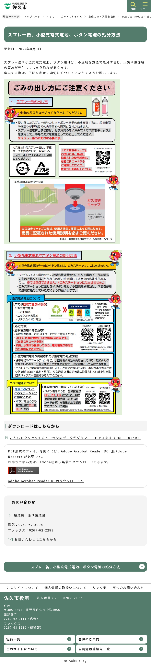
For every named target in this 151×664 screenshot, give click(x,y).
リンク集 (100, 587)
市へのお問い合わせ (128, 587)
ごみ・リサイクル (72, 16)
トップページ (32, 16)
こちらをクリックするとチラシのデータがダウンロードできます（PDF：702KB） (75, 437)
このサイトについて (22, 587)
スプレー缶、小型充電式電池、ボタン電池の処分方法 (75, 566)
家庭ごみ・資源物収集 (102, 16)
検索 (133, 9)
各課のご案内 (89, 639)
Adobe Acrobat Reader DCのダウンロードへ (46, 480)
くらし (51, 16)
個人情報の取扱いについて (65, 587)
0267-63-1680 (15, 627)
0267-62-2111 (15, 618)
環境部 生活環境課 (29, 515)
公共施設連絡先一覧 (94, 649)
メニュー (145, 9)
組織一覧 (13, 639)
